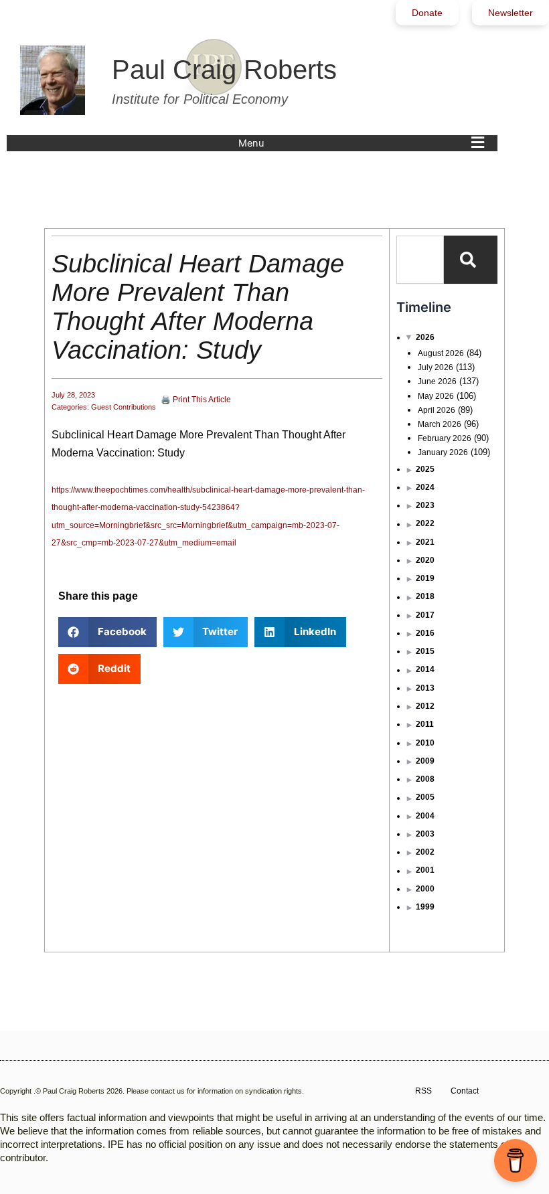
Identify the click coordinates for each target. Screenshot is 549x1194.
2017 (425, 615)
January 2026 (443, 452)
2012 (425, 706)
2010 (425, 743)
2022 (425, 523)
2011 (425, 724)
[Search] (470, 260)
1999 (425, 907)
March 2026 (439, 424)
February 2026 (444, 438)
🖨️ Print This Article (196, 399)
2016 (425, 633)
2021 (425, 542)
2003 (425, 834)
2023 (425, 505)
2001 (425, 870)
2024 (425, 487)
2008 (425, 779)
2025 (425, 469)
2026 (425, 337)
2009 (425, 761)
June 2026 (437, 381)
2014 (425, 669)
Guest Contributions (123, 407)
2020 (425, 560)
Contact (465, 1091)
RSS (423, 1091)
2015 (425, 651)
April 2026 (436, 410)
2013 (425, 688)
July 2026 (435, 367)
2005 (425, 797)
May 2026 (436, 396)
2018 (425, 596)
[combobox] (420, 260)
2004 (425, 816)
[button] (364, 143)
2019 (425, 578)
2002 (425, 852)
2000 (425, 888)
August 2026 (441, 353)
